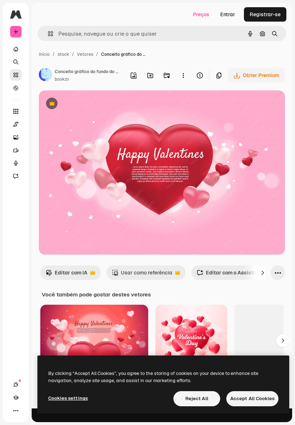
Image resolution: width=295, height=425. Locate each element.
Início (44, 54)
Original (85, 104)
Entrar (227, 14)
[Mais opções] (183, 75)
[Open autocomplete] (48, 33)
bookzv (62, 79)
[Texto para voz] (16, 163)
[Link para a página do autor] (45, 75)
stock (63, 54)
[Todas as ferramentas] (16, 111)
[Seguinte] (262, 272)
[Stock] (16, 75)
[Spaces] (16, 124)
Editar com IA (66, 274)
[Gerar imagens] (16, 137)
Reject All (196, 398)
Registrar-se (265, 14)
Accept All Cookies (252, 398)
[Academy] (16, 397)
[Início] (16, 49)
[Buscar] (16, 62)
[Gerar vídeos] (16, 150)
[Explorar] (16, 88)
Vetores (85, 54)
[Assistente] (16, 176)
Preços (201, 14)
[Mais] (16, 410)
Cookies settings (68, 398)
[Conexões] (16, 384)
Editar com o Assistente (230, 274)
